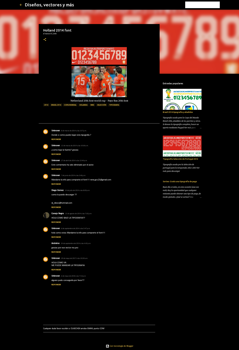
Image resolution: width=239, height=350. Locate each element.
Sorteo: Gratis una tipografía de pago (180, 181)
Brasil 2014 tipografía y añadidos (178, 112)
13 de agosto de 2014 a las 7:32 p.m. (78, 214)
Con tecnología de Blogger (121, 346)
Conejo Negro (57, 213)
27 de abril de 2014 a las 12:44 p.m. (74, 160)
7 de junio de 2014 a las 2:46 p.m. (73, 175)
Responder (56, 139)
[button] (44, 40)
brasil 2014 (56, 105)
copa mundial (70, 105)
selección (101, 105)
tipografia (114, 105)
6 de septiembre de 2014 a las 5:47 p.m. (75, 228)
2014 (46, 105)
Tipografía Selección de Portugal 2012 (180, 159)
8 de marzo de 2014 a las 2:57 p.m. (73, 131)
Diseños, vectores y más (49, 4)
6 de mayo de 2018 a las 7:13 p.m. (73, 276)
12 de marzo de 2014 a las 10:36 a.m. (74, 146)
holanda (83, 105)
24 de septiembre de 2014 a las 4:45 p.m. (76, 243)
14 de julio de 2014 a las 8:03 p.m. (77, 190)
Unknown (55, 131)
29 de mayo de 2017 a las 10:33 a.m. (74, 258)
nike (92, 105)
